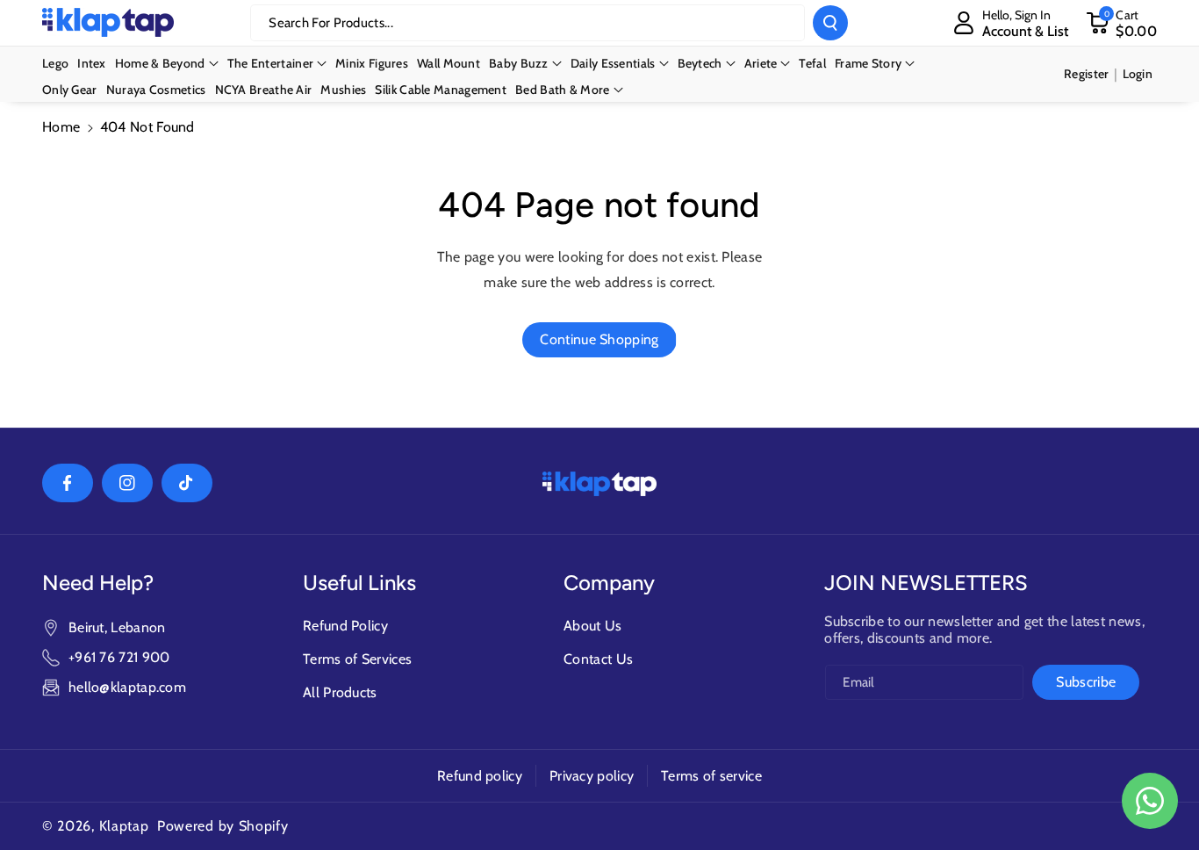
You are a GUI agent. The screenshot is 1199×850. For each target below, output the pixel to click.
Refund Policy (345, 625)
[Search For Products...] (830, 22)
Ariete (761, 63)
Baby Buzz (519, 63)
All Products (340, 692)
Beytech (700, 63)
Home (61, 127)
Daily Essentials (613, 63)
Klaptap (124, 826)
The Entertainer (270, 63)
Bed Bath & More (562, 89)
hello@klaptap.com (127, 687)
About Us (592, 625)
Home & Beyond (160, 63)
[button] (1121, 23)
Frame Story (868, 63)
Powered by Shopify (223, 826)
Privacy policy (591, 775)
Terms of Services (357, 659)
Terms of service (711, 775)
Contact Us (598, 659)
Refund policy (479, 775)
